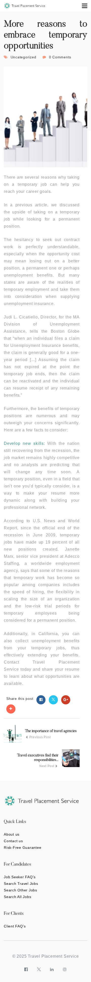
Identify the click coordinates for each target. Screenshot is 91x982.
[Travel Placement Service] (25, 6)
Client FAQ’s (15, 926)
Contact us (13, 841)
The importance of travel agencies (51, 731)
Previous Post (39, 737)
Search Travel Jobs (21, 884)
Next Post (47, 766)
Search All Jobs (17, 897)
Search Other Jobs (20, 890)
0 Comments (60, 57)
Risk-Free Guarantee (22, 847)
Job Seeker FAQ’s (20, 877)
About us (11, 834)
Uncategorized (23, 57)
